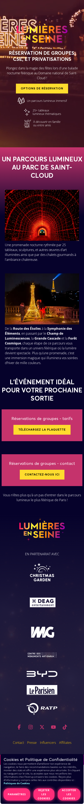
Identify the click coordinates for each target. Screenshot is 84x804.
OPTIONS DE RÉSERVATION (42, 88)
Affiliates (65, 742)
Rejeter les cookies (44, 794)
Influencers (48, 742)
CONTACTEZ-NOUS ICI (42, 474)
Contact (18, 742)
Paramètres (17, 794)
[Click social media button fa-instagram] (30, 728)
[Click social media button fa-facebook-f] (19, 728)
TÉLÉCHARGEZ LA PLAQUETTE (42, 429)
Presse (32, 742)
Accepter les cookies (69, 794)
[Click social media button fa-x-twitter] (42, 728)
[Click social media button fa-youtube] (53, 728)
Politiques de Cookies (17, 783)
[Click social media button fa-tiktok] (64, 728)
